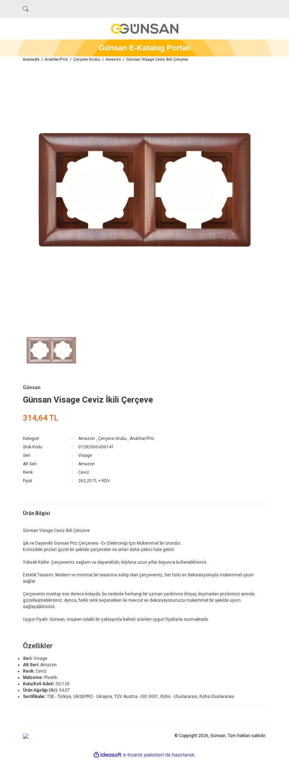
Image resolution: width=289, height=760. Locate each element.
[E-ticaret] (143, 755)
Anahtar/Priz (142, 438)
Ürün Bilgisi (36, 513)
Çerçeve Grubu (112, 438)
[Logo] (144, 28)
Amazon (86, 438)
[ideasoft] (107, 755)
